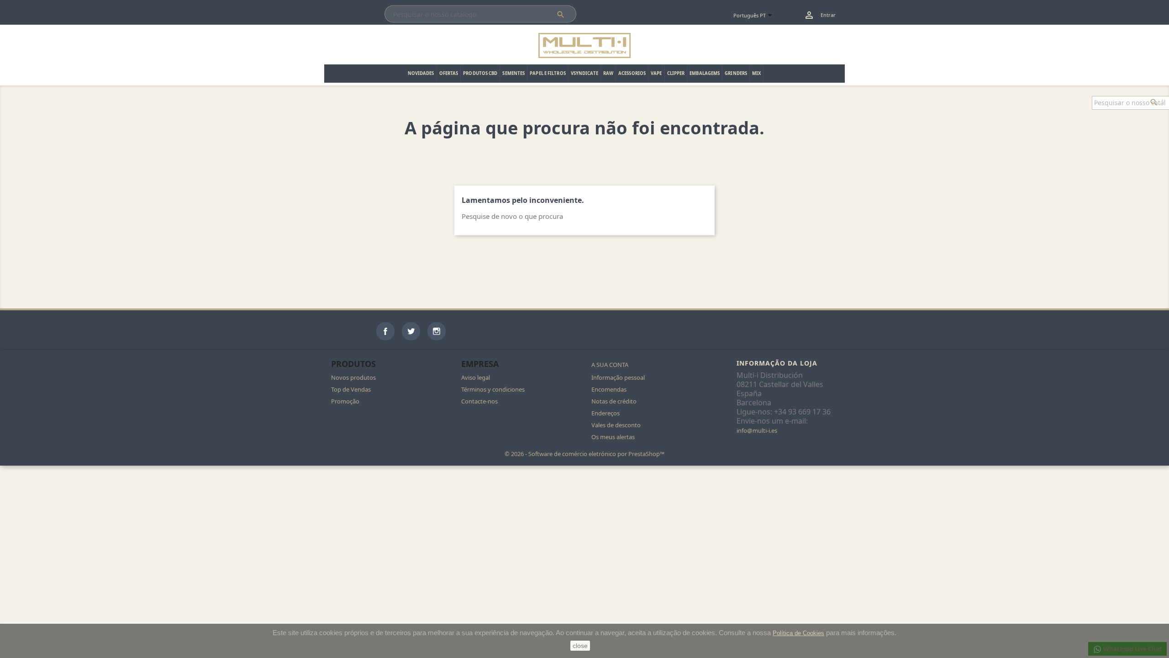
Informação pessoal (618, 377)
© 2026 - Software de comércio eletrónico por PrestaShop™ (584, 454)
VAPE (656, 73)
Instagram (436, 331)
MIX (756, 73)
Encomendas (609, 389)
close (580, 645)
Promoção (345, 401)
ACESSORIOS (632, 73)
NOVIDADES (421, 73)
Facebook (385, 331)
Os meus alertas (613, 437)
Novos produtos (353, 377)
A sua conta (609, 365)
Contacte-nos (479, 401)
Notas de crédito (614, 401)
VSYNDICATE (584, 73)
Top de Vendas (351, 389)
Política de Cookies (798, 633)
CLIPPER (676, 73)
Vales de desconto (616, 425)
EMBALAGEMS (705, 73)
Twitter (411, 331)
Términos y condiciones (493, 389)
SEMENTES (513, 73)
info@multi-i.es (757, 430)
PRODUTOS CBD (480, 73)
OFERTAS (448, 73)
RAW (608, 73)
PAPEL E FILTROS (548, 73)
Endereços (605, 413)
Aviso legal (475, 377)
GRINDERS (736, 73)
